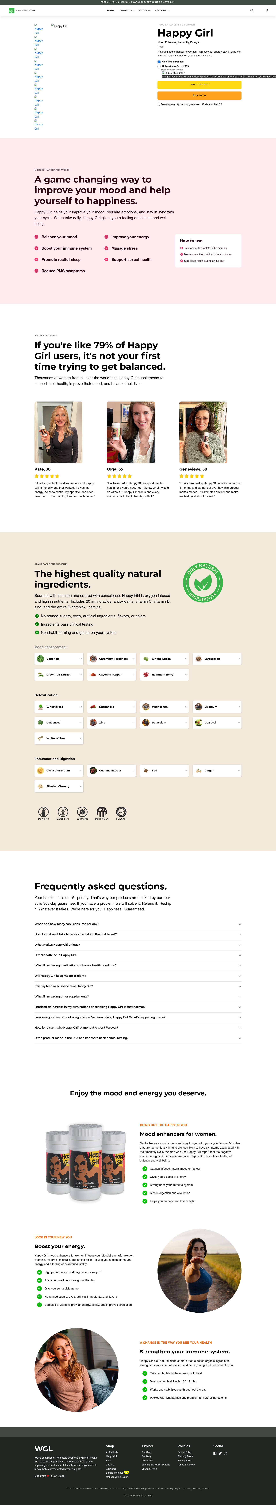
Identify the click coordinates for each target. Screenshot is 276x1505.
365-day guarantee (189, 104)
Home (111, 11)
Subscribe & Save (176, 66)
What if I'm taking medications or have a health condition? (75, 965)
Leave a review (149, 1468)
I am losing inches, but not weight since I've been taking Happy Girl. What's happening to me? (99, 1017)
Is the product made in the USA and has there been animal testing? (81, 1038)
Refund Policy (185, 1452)
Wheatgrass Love (142, 1495)
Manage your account (117, 1476)
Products (128, 11)
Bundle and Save (114, 1472)
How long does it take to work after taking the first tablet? (75, 934)
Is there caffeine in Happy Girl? (55, 955)
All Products (112, 1452)
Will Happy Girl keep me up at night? (60, 976)
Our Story (147, 1452)
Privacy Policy (185, 1460)
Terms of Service (186, 1464)
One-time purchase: (173, 61)
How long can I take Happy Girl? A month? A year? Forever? (76, 1027)
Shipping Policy (185, 1456)
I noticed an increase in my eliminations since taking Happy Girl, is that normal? (89, 1007)
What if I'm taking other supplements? (61, 996)
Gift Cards (111, 1468)
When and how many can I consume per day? (66, 924)
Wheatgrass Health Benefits (156, 1464)
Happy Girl (111, 1456)
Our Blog (146, 1456)
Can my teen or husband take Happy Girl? (63, 986)
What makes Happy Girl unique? (57, 945)
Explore (163, 11)
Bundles (145, 11)
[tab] (38, 29)
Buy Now (199, 95)
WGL (43, 1448)
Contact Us (147, 1460)
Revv (108, 1460)
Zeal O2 (110, 1464)
